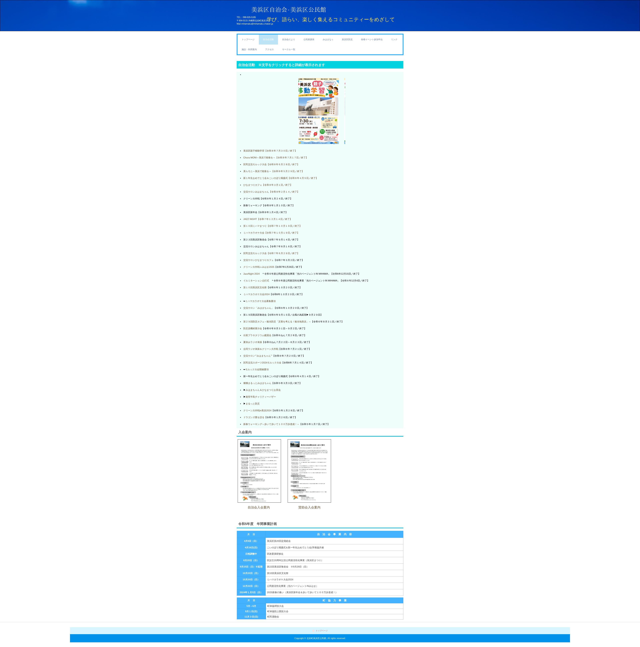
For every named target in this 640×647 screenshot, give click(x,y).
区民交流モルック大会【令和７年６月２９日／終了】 (271, 253)
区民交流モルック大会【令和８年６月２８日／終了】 (271, 164)
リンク (394, 39)
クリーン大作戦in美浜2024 (257, 410)
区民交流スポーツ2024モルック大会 (262, 362)
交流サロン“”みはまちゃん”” (257, 355)
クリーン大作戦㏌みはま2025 (258, 267)
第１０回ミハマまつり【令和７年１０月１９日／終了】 (272, 226)
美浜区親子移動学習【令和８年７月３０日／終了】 (270, 150)
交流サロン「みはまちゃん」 (258, 308)
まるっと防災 (253, 403)
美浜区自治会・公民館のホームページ (331, 9)
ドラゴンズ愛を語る (253, 417)
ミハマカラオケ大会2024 (256, 294)
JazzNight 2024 (251, 273)
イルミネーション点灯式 (256, 280)
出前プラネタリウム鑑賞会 (257, 335)
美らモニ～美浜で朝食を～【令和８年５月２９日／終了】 (273, 171)
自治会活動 (268, 39)
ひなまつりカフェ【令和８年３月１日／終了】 (267, 185)
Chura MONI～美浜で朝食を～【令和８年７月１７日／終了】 (275, 157)
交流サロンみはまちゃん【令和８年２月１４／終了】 (271, 191)
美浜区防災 (347, 39)
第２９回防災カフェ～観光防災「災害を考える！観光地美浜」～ (277, 321)
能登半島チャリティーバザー (261, 396)
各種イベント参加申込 (372, 39)
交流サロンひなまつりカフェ (258, 260)
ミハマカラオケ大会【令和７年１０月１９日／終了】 (271, 232)
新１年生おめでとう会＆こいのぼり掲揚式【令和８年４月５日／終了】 (280, 178)
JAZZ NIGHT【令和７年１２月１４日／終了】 (267, 219)
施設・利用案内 (249, 49)
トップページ (248, 39)
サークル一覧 (288, 49)
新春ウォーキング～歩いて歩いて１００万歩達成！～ (271, 424)
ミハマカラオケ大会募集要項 (260, 301)
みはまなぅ (328, 39)
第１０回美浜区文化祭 (255, 287)
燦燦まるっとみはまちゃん (257, 383)
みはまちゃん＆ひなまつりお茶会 (263, 390)
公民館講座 (309, 39)
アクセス (269, 49)
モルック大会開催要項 (257, 369)
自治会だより (288, 39)
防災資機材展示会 (252, 328)
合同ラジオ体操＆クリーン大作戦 (260, 349)
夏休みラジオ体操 (252, 342)
